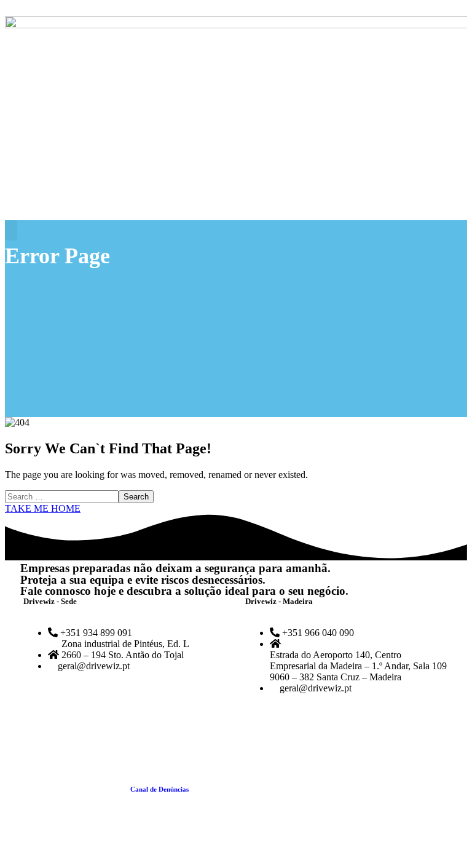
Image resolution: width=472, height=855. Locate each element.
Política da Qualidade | (95, 789)
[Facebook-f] (35, 730)
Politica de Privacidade (353, 789)
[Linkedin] (68, 730)
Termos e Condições (221, 789)
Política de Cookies (285, 789)
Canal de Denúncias (159, 789)
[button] (11, 230)
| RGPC (400, 789)
